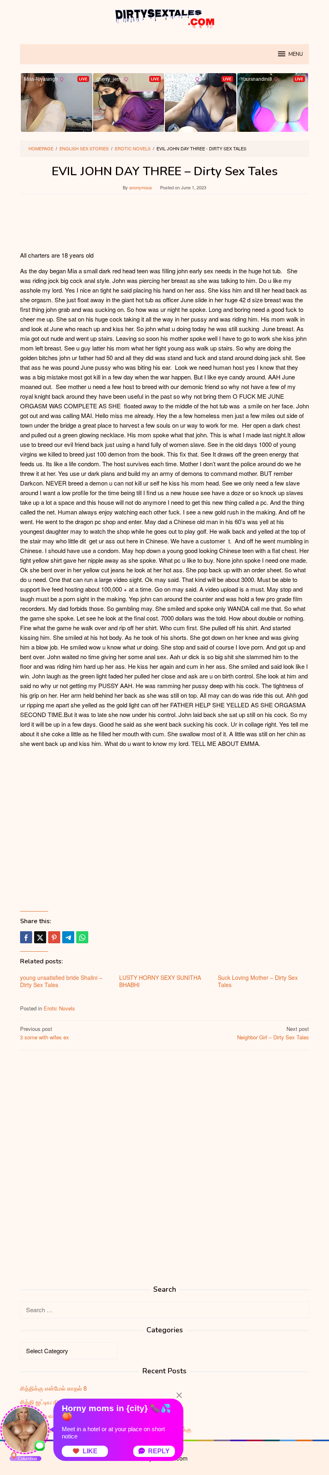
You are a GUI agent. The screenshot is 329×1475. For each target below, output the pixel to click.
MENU (295, 54)
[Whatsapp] (82, 937)
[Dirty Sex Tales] (164, 17)
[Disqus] (164, 1158)
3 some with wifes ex (44, 1033)
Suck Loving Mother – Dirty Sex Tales (258, 981)
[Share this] (26, 937)
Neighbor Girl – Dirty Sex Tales (273, 1033)
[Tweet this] (40, 937)
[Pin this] (54, 937)
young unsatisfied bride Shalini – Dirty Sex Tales (61, 981)
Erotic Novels (59, 1008)
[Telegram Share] (68, 937)
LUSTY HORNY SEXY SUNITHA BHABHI (160, 981)
